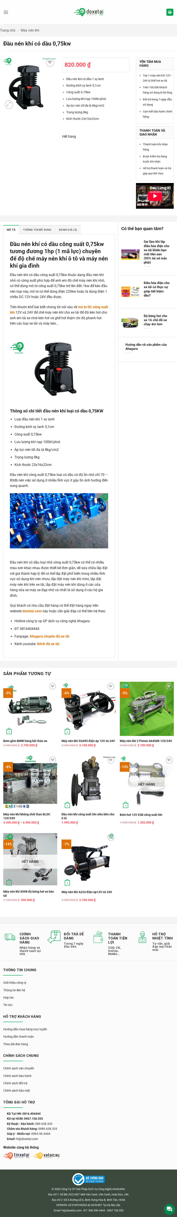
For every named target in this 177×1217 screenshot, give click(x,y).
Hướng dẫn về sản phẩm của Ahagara (146, 347)
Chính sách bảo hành (17, 1076)
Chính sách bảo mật (16, 1090)
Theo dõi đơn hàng (15, 1044)
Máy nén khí (30, 30)
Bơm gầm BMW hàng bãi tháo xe (25, 741)
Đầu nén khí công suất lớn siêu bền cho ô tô (88, 816)
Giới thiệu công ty (14, 982)
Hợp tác (8, 997)
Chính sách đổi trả (15, 1083)
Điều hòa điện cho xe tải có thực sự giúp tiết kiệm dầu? (156, 289)
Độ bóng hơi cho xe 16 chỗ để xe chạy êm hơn (155, 320)
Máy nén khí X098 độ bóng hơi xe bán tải (28, 894)
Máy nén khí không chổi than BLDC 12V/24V (26, 816)
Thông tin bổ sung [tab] (37, 229)
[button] (5, 12)
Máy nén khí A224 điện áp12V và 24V (87, 892)
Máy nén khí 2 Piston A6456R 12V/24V (146, 741)
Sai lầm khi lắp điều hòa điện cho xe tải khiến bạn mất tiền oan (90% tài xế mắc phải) (156, 252)
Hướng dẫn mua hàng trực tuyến (25, 1029)
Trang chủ (7, 30)
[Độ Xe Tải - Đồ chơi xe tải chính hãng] (88, 12)
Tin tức (8, 1005)
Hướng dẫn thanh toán (18, 1036)
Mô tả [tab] (11, 229)
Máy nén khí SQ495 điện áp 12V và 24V (88, 741)
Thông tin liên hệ (14, 990)
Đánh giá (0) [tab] (68, 229)
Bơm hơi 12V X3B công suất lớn (141, 815)
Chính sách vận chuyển (18, 1068)
